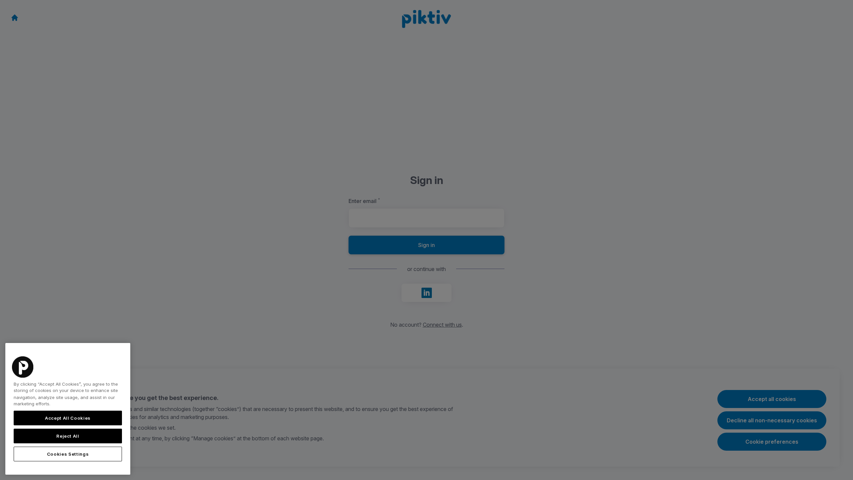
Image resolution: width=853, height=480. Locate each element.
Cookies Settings (68, 454)
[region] (67, 409)
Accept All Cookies (68, 418)
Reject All (67, 436)
